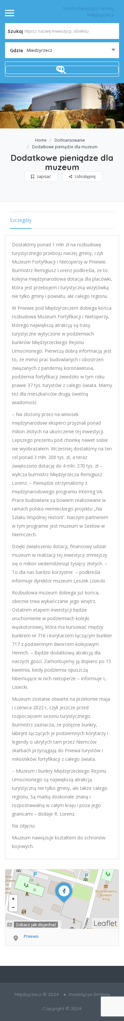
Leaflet (105, 923)
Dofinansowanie (70, 140)
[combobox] (62, 50)
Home (41, 140)
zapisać (43, 176)
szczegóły (20, 220)
